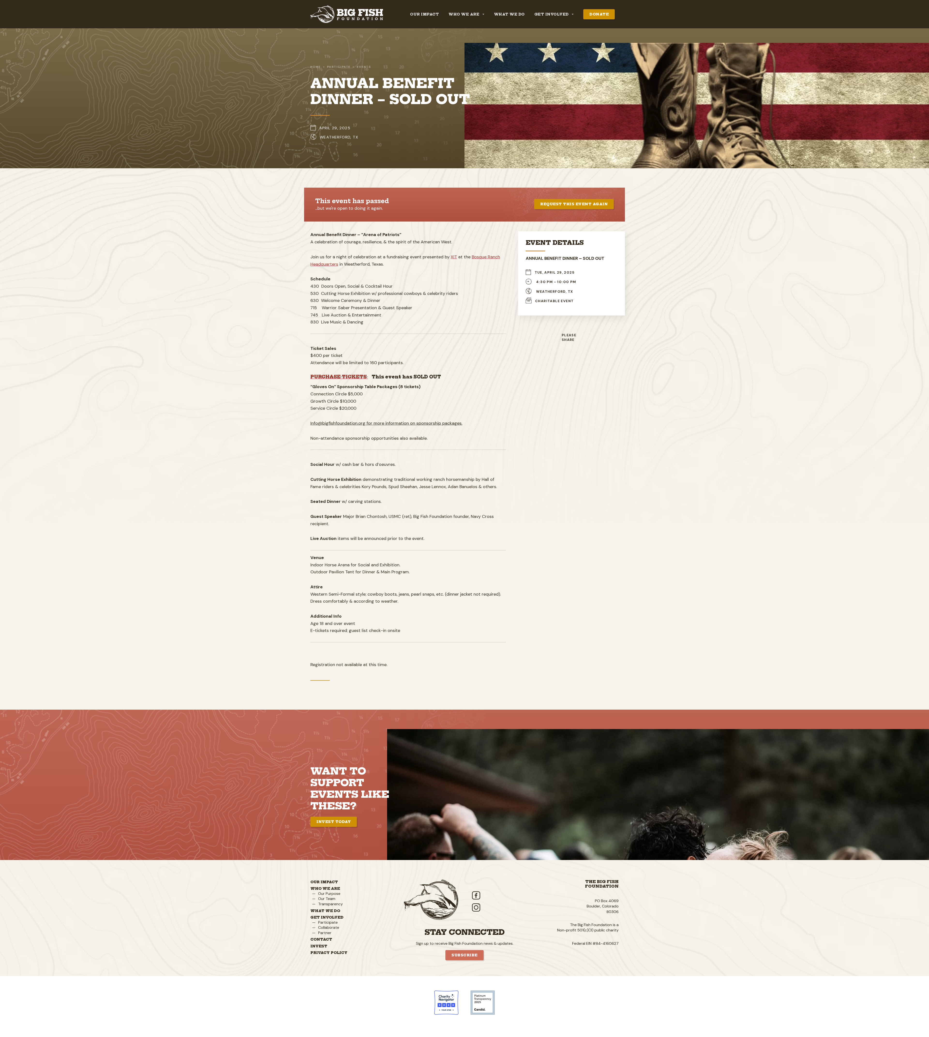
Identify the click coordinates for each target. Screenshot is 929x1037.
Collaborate (328, 927)
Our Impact (324, 882)
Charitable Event (554, 301)
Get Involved (327, 917)
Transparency (330, 903)
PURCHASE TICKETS (339, 377)
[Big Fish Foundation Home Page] (346, 14)
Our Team (326, 898)
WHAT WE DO (509, 14)
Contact (321, 939)
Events (364, 67)
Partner (324, 932)
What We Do (325, 911)
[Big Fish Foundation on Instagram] (505, 907)
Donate (599, 14)
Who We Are (325, 888)
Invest (318, 946)
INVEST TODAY (333, 822)
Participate (328, 922)
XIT (454, 257)
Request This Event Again (574, 204)
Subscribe (464, 955)
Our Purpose (329, 893)
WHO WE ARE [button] (464, 14)
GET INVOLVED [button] (552, 14)
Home (315, 67)
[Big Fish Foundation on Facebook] (505, 895)
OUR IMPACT (424, 14)
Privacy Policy (328, 953)
